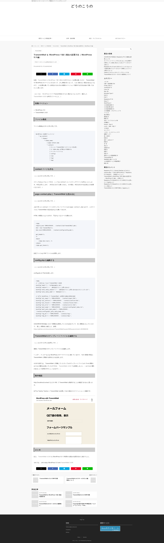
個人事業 (107, 114)
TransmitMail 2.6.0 (67, 462)
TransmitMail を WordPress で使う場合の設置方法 (53, 80)
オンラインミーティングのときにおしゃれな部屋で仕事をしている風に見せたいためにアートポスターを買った (118, 62)
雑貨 (105, 151)
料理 (106, 138)
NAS (106, 95)
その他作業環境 (109, 109)
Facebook (68, 529)
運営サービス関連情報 (111, 155)
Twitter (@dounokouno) (71, 527)
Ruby (106, 101)
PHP (105, 97)
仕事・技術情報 (109, 83)
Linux (106, 89)
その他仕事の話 (109, 107)
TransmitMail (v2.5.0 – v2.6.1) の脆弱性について (117, 74)
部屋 (106, 149)
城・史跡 (107, 136)
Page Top (82, 519)
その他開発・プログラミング (112, 110)
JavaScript (108, 87)
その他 (106, 128)
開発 (106, 118)
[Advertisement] (82, 23)
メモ (106, 81)
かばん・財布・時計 (110, 126)
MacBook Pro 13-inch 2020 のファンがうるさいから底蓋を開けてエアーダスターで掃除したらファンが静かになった (118, 68)
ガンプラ (107, 130)
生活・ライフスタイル (111, 120)
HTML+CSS (108, 85)
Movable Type (108, 93)
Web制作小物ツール (110, 159)
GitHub (67, 532)
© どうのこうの (76, 540)
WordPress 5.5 (47, 94)
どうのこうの (82, 6)
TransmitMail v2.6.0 (40, 96)
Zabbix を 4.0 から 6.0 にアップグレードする (116, 72)
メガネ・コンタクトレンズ (111, 132)
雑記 (106, 163)
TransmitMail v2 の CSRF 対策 (112, 188)
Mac (106, 91)
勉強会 (106, 116)
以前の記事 (46, 126)
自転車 (107, 147)
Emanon (89, 540)
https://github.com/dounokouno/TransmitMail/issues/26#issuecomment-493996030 (61, 329)
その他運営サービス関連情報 (112, 161)
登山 (106, 145)
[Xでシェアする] (41, 74)
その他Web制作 (109, 105)
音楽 (106, 153)
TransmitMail (38, 50)
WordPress (107, 103)
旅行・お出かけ (108, 140)
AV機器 (106, 122)
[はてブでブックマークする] (64, 74)
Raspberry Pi (108, 99)
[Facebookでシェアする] (53, 74)
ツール (106, 112)
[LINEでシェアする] (87, 74)
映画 (106, 142)
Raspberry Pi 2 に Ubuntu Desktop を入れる (116, 170)
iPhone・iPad (108, 124)
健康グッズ (107, 134)
